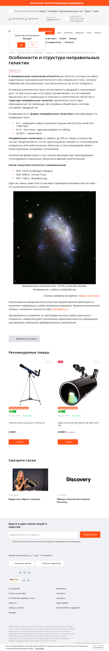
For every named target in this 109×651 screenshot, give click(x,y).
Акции (63, 38)
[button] (16, 18)
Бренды (73, 38)
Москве (43, 11)
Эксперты (60, 598)
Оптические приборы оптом (22, 598)
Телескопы (37, 52)
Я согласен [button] (98, 647)
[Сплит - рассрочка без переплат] (13, 411)
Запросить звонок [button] (22, 563)
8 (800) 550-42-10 (53, 20)
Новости (12, 603)
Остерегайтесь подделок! (68, 607)
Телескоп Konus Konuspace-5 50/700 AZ (26, 423)
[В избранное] (46, 362)
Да (21, 45)
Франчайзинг (62, 603)
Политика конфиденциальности (87, 643)
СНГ (81, 11)
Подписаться (90, 534)
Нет (33, 45)
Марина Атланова (89, 295)
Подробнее (39, 648)
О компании (14, 588)
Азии (96, 11)
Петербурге (53, 11)
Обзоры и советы (24, 52)
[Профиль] (59, 30)
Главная (12, 52)
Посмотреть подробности (69, 2)
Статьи (48, 52)
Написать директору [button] (51, 563)
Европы (88, 11)
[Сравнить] (50, 362)
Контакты (60, 593)
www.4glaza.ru (60, 309)
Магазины (61, 588)
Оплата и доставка (47, 38)
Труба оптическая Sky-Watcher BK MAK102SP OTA (78, 424)
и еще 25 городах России (69, 11)
